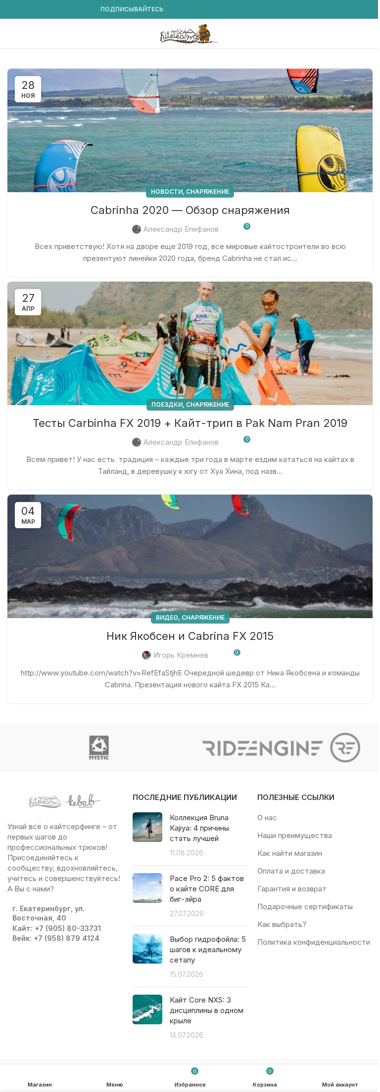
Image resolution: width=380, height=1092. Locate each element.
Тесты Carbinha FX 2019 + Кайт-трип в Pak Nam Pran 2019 (190, 423)
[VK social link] (73, 9)
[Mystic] (98, 747)
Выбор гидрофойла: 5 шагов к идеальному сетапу (208, 949)
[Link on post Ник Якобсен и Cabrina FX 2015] (190, 556)
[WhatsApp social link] (61, 9)
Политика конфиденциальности (313, 942)
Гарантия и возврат (292, 888)
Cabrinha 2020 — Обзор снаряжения (190, 210)
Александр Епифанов (181, 229)
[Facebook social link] (13, 9)
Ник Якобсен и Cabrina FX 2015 (190, 636)
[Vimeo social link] (49, 9)
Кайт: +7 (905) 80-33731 (56, 928)
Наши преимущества (294, 835)
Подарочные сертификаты (305, 906)
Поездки (167, 404)
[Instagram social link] (25, 9)
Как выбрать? (281, 924)
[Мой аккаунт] (369, 33)
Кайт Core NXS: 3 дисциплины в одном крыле (206, 1010)
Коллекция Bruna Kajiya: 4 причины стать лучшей (199, 828)
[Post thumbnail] (147, 835)
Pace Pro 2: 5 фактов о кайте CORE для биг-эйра (207, 889)
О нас (267, 817)
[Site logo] (190, 33)
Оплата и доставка (291, 871)
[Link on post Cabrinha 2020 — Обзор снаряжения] (190, 130)
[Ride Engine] (281, 747)
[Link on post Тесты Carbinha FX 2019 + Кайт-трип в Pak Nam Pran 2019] (190, 343)
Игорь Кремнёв (180, 655)
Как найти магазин (289, 853)
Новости (167, 191)
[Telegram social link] (85, 9)
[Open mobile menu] (11, 33)
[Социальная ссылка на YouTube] (37, 9)
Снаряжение (207, 191)
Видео (167, 617)
